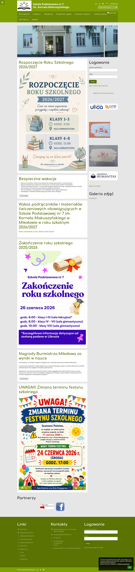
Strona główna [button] (24, 14)
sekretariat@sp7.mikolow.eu (62, 534)
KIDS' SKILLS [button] (23, 19)
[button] (103, 3)
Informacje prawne (26, 539)
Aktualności (23, 559)
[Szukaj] (116, 7)
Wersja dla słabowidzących (26, 570)
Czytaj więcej (24, 196)
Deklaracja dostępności (27, 536)
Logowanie (114, 4)
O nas (22, 552)
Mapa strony (24, 549)
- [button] (100, 4)
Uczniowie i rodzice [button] (82, 14)
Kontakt (22, 556)
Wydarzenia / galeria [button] (64, 14)
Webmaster (23, 529)
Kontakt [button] (35, 19)
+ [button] (38, 570)
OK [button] (130, 567)
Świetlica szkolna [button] (100, 14)
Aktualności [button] (48, 14)
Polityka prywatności (26, 542)
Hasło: (91, 74)
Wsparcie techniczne (26, 533)
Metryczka (23, 546)
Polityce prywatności (124, 564)
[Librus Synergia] (103, 186)
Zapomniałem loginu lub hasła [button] (98, 86)
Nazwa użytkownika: (95, 67)
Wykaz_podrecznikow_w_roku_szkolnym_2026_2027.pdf (36, 231)
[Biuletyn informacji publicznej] (103, 93)
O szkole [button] (36, 14)
